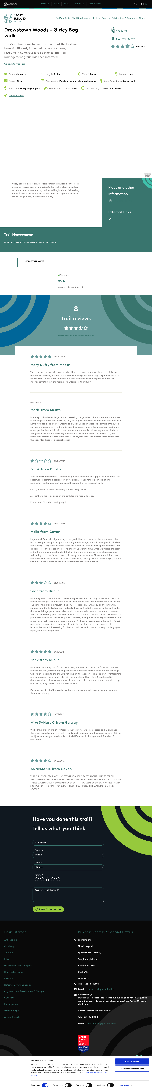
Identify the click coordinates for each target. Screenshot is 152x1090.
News (56, 4)
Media (66, 4)
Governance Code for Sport (18, 966)
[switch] (68, 1085)
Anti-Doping (10, 940)
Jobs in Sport (95, 4)
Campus (9, 953)
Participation (11, 1004)
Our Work (79, 4)
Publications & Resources (124, 18)
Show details (123, 1085)
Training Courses (101, 18)
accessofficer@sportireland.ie (101, 1024)
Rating (38, 875)
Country (39, 850)
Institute (8, 979)
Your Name (40, 843)
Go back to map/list (14, 64)
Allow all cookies (132, 1061)
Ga (146, 4)
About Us (45, 4)
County (38, 863)
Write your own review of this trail (76, 336)
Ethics (7, 959)
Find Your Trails (62, 18)
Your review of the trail (46, 890)
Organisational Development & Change (24, 991)
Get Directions (16, 96)
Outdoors (9, 998)
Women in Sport (12, 1011)
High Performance (13, 972)
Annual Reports (12, 1017)
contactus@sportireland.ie (100, 989)
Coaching (9, 946)
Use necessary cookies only (132, 1068)
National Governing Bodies (17, 985)
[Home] (21, 4)
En (141, 4)
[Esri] (147, 175)
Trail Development (81, 18)
